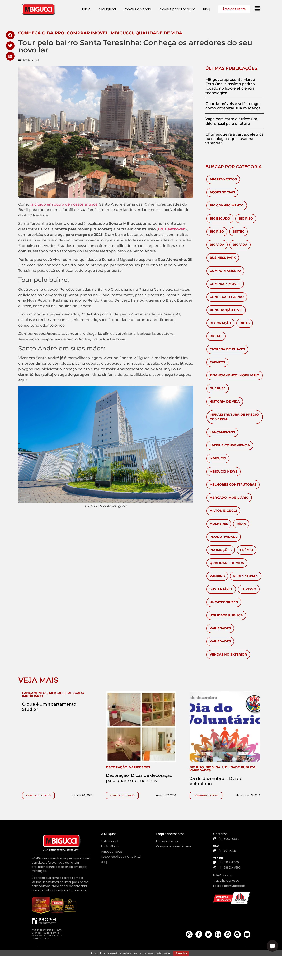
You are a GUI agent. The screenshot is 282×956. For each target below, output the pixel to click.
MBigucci (218, 458)
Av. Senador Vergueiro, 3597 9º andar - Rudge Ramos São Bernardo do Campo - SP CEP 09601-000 (47, 934)
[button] (10, 35)
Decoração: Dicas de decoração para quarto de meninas (139, 778)
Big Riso (246, 218)
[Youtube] (247, 934)
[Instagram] (189, 934)
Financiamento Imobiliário (234, 375)
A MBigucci (107, 9)
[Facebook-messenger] (237, 934)
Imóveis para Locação (177, 9)
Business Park (223, 258)
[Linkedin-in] (218, 934)
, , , (223, 768)
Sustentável (221, 589)
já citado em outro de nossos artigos (63, 204)
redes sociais (245, 576)
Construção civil (226, 310)
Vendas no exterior (228, 654)
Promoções (221, 550)
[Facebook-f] (198, 934)
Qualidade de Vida (227, 563)
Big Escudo (220, 218)
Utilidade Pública (226, 615)
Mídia (241, 524)
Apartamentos (223, 179)
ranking (217, 576)
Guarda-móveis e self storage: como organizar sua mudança (233, 105)
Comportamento (225, 271)
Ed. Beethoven (172, 229)
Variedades (220, 628)
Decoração (220, 323)
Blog (206, 9)
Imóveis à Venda (137, 9)
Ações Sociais (222, 192)
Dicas (245, 323)
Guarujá (218, 388)
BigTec (238, 231)
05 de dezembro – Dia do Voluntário (216, 781)
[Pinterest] (227, 934)
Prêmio (246, 550)
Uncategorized (224, 602)
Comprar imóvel (225, 284)
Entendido (181, 953)
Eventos (217, 362)
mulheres (219, 524)
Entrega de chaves (227, 349)
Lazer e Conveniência (230, 445)
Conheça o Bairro (227, 297)
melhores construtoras (233, 484)
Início (86, 9)
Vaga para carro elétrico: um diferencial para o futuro (231, 121)
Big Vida (217, 244)
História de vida (225, 401)
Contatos (220, 834)
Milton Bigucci (223, 511)
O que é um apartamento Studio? (49, 706)
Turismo (248, 589)
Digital (216, 336)
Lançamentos (222, 432)
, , (53, 694)
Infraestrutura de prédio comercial (234, 417)
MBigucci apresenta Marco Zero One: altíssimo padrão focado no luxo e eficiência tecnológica (230, 86)
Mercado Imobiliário (229, 497)
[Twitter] (208, 934)
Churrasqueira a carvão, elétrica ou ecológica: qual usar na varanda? (234, 138)
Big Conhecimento (227, 205)
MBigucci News (223, 471)
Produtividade (223, 537)
